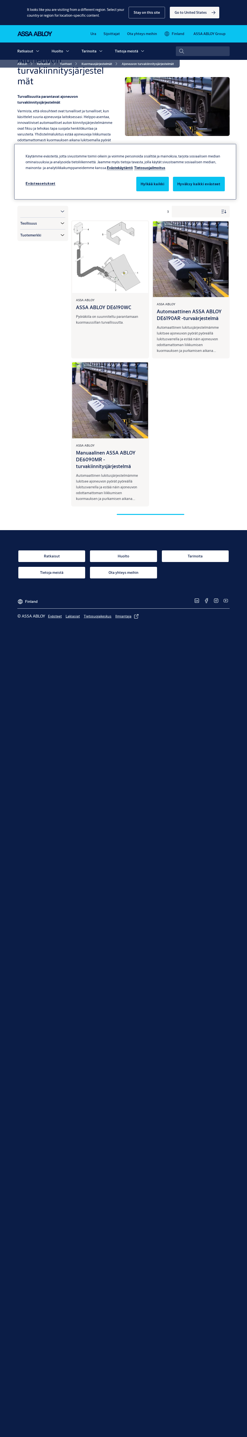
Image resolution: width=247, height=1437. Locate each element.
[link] (194, 12)
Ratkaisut (25, 51)
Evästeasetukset (40, 183)
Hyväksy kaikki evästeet (198, 184)
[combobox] (203, 51)
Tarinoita (89, 51)
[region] (125, 172)
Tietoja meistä (126, 51)
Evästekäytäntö (120, 167)
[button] (147, 12)
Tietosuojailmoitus (149, 167)
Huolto (57, 51)
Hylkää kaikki (153, 184)
